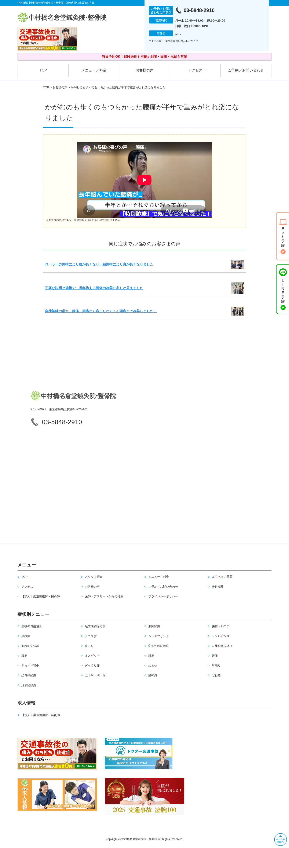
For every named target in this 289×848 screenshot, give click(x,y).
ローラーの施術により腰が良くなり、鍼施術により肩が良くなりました (99, 264)
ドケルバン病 (221, 636)
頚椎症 (25, 636)
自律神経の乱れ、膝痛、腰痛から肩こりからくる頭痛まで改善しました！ (101, 311)
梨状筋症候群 (30, 646)
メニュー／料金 (93, 70)
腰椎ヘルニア (221, 626)
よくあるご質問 (222, 576)
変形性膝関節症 (158, 646)
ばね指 (216, 675)
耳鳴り (216, 665)
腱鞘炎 (152, 675)
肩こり (89, 646)
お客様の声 (145, 70)
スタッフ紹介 (94, 576)
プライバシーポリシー (163, 596)
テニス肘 (91, 636)
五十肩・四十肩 (95, 675)
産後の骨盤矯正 (31, 626)
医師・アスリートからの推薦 (104, 596)
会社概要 (218, 586)
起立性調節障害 (95, 626)
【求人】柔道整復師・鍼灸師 (40, 596)
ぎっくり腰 (92, 665)
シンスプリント (158, 636)
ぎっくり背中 (30, 665)
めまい (152, 665)
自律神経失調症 (222, 646)
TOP (43, 70)
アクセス (195, 70)
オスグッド (92, 655)
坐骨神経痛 (28, 675)
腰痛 (151, 655)
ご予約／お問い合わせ (246, 70)
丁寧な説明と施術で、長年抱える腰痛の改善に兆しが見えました (94, 288)
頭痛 (215, 655)
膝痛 (24, 655)
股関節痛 (154, 626)
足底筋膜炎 (28, 685)
